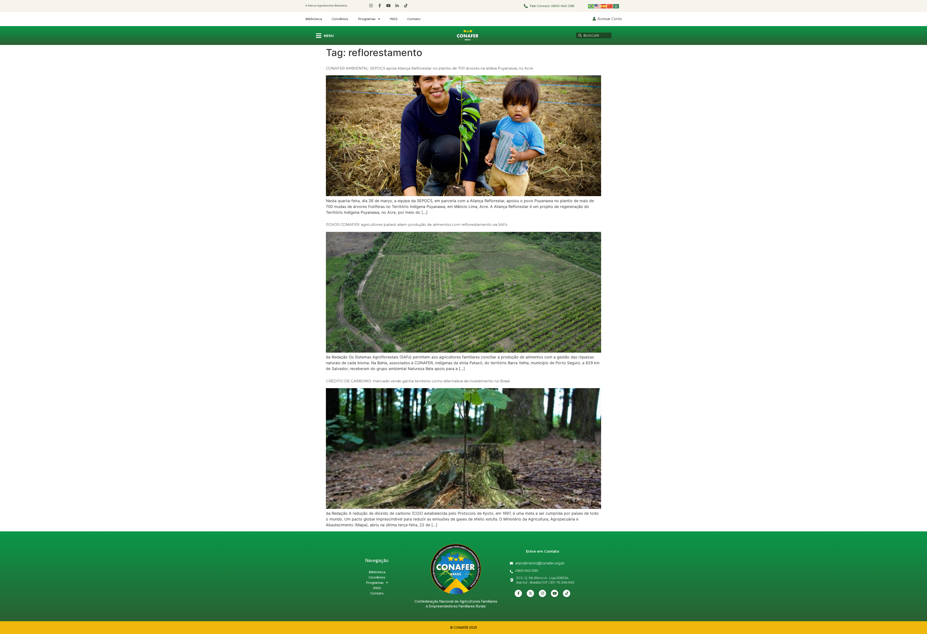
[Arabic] (616, 6)
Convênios (340, 19)
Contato (414, 19)
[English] (597, 6)
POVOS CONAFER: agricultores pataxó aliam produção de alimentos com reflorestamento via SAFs (416, 224)
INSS (394, 19)
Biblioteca (313, 19)
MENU (329, 36)
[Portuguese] (591, 6)
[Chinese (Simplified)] (610, 6)
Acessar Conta (609, 19)
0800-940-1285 (563, 6)
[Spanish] (604, 6)
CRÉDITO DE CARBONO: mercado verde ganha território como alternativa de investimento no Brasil (418, 381)
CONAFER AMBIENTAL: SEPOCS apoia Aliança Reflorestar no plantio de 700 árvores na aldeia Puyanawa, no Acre (429, 68)
